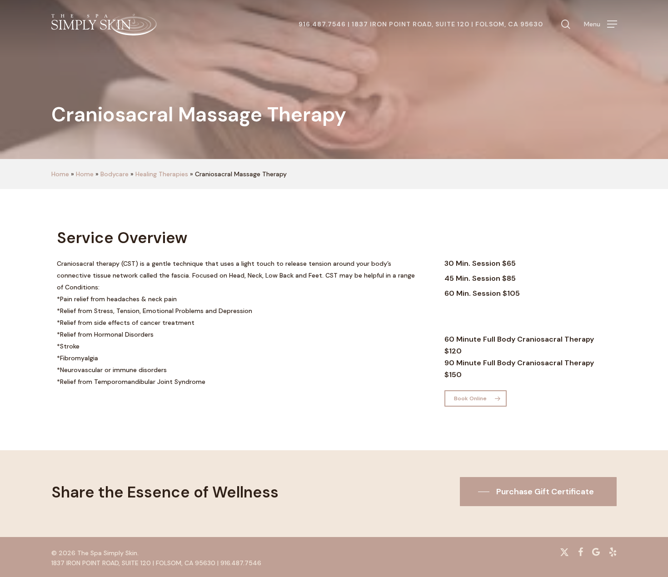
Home (60, 174)
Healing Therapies (161, 174)
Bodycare (114, 174)
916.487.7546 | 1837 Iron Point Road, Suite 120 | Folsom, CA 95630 (421, 24)
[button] (600, 24)
